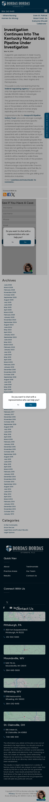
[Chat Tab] (24, 401)
